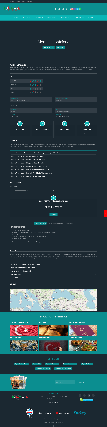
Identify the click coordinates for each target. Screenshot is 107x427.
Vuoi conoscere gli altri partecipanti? (21, 271)
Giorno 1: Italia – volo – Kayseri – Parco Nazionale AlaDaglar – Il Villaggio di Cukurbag (35, 153)
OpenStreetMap (94, 309)
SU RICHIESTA (69, 223)
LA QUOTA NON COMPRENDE (56, 223)
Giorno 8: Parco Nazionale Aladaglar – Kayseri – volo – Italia (28, 176)
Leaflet (88, 309)
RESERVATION (105, 213)
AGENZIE (90, 17)
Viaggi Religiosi (66, 17)
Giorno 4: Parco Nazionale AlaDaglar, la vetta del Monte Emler (28, 163)
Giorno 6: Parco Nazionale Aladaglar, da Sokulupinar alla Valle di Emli (30, 170)
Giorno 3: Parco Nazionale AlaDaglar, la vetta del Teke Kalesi (28, 159)
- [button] (11, 293)
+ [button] (11, 290)
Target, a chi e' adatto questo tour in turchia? (23, 268)
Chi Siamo (12, 1)
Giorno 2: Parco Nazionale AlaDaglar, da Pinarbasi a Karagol (27, 156)
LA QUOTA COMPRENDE (40, 223)
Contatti (23, 1)
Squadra (18, 1)
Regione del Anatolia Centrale (70, 364)
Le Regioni (29, 1)
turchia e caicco (26, 17)
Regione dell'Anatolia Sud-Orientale (63, 368)
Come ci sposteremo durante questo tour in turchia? (25, 264)
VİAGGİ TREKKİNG (52, 17)
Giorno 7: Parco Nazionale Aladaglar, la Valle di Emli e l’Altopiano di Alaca (31, 173)
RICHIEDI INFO (60, 47)
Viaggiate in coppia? (16, 274)
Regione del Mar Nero (87, 364)
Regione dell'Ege (37, 364)
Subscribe (82, 382)
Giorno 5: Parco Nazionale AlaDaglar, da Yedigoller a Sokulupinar (29, 166)
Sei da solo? (14, 278)
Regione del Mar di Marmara (21, 364)
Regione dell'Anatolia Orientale (43, 368)
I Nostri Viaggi (79, 17)
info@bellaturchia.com (53, 402)
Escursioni (39, 17)
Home (16, 17)
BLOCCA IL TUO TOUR (48, 47)
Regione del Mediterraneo (52, 364)
